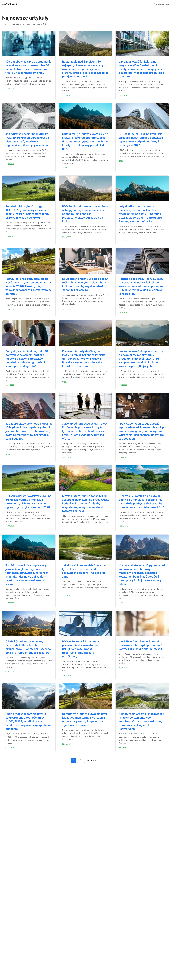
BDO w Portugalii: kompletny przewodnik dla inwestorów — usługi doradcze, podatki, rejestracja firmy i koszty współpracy (81, 649)
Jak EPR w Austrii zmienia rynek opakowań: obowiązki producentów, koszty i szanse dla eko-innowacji (142, 645)
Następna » (92, 760)
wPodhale (9, 4)
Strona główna (161, 4)
